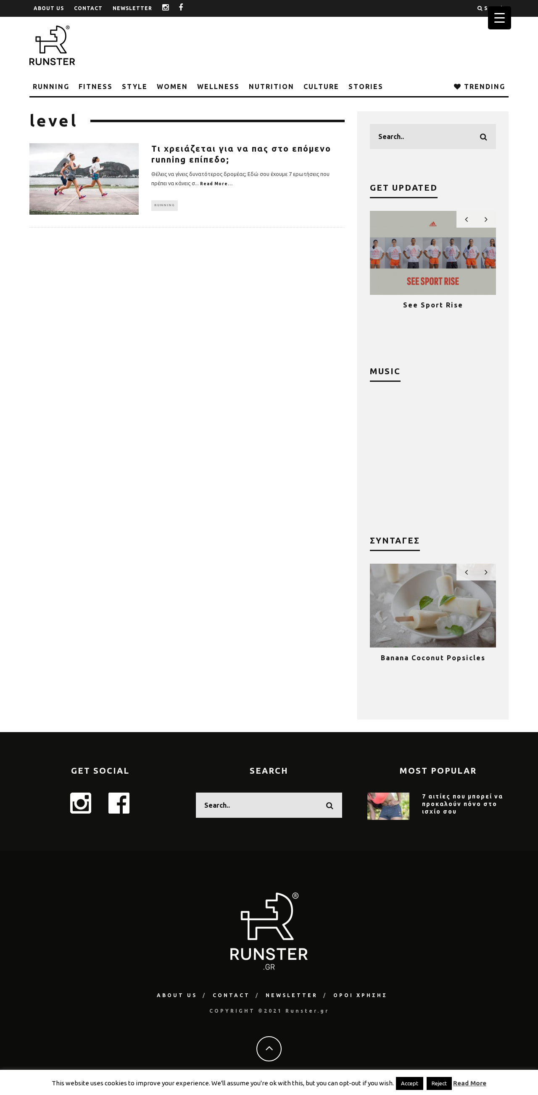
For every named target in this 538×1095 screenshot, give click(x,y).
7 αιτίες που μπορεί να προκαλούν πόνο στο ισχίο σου (462, 804)
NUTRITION (271, 86)
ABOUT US (49, 8)
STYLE (135, 86)
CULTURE (321, 86)
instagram (172, 8)
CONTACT (88, 8)
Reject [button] (439, 1083)
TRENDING (483, 86)
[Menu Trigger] (499, 17)
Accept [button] (409, 1083)
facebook (187, 8)
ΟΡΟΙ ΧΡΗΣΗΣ (360, 995)
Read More (469, 1083)
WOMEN (172, 86)
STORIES (365, 86)
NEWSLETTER (132, 8)
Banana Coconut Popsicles (433, 658)
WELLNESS (218, 86)
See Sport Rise (433, 305)
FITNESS (96, 86)
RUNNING (51, 86)
